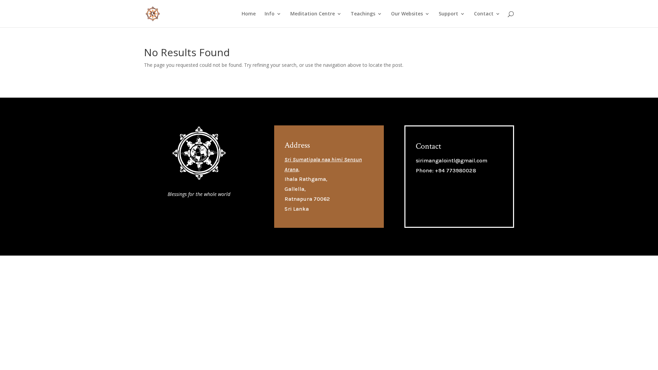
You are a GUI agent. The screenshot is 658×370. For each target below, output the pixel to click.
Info (270, 14)
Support (448, 14)
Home (249, 14)
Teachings (363, 14)
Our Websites (407, 14)
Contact (484, 14)
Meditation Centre (312, 14)
